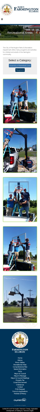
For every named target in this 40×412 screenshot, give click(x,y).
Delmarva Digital (28, 410)
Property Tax (20, 380)
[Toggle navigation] (2, 19)
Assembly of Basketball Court (20, 65)
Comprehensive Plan (20, 367)
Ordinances (20, 385)
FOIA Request (20, 389)
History (20, 360)
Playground (20, 70)
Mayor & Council (20, 374)
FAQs (20, 371)
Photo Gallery (20, 362)
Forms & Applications (20, 391)
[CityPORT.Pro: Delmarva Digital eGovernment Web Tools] (20, 400)
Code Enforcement (20, 382)
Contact (20, 387)
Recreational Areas (20, 365)
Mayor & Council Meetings (20, 378)
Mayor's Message (20, 376)
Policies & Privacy (20, 394)
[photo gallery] (20, 101)
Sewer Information (20, 369)
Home (20, 358)
